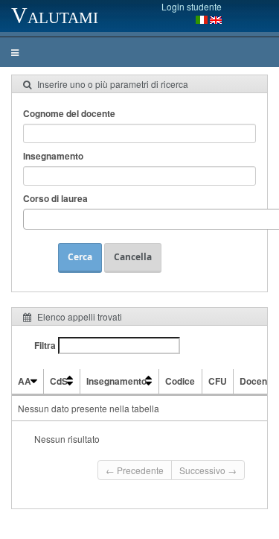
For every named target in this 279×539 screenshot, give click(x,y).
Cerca (80, 256)
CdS (59, 381)
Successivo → (208, 470)
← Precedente (135, 470)
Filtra (46, 345)
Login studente (191, 6)
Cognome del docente (69, 113)
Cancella (133, 256)
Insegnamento (53, 156)
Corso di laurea (55, 198)
